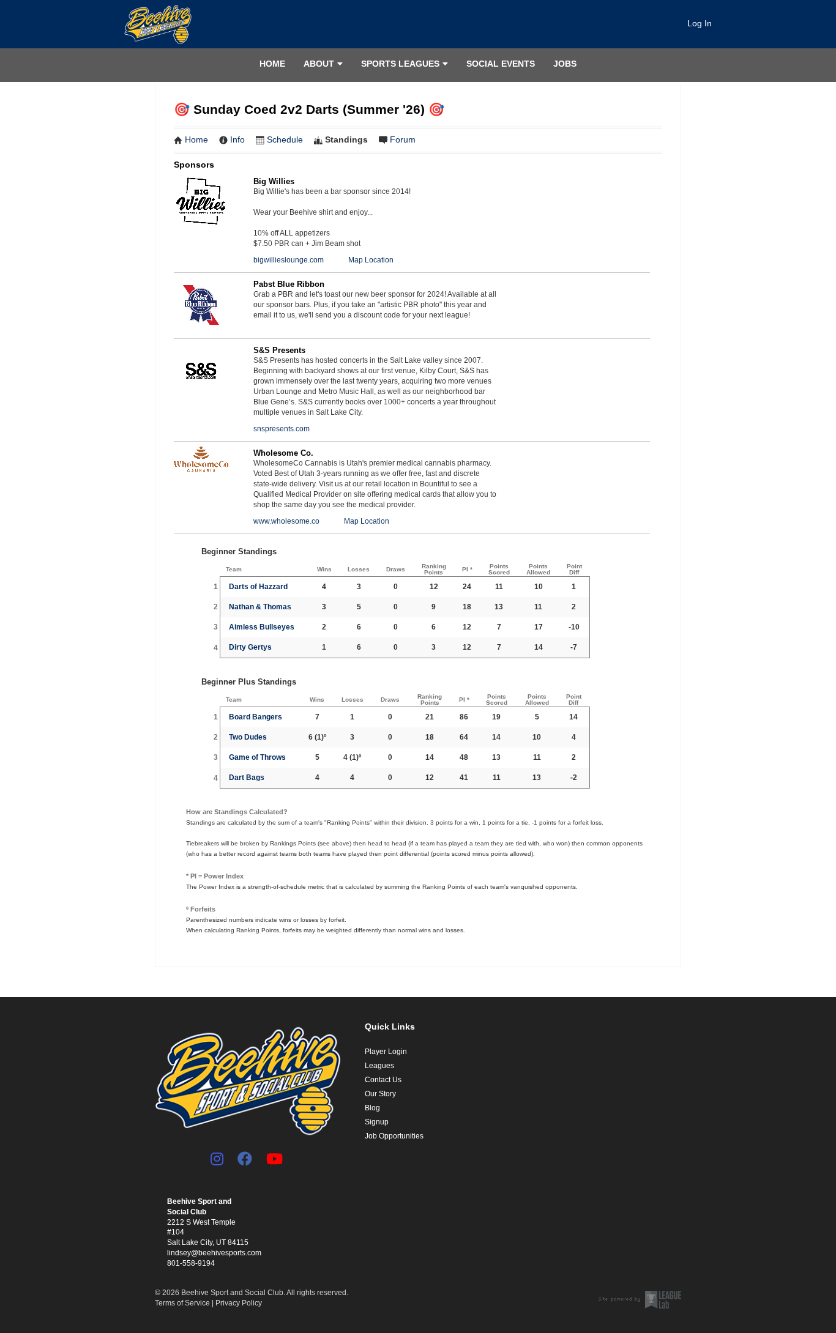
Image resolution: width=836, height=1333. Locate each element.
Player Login (386, 1051)
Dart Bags (246, 777)
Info (237, 139)
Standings (346, 139)
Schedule (285, 139)
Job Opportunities (394, 1136)
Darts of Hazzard (258, 586)
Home (272, 64)
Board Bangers (255, 717)
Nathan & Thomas (260, 607)
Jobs (565, 64)
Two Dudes (248, 737)
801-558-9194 (191, 1263)
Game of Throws (257, 757)
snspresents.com (281, 429)
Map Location (371, 260)
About (319, 64)
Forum (403, 139)
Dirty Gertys (250, 647)
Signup (377, 1122)
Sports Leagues (400, 64)
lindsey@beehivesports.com (214, 1253)
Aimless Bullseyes (261, 627)
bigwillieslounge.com (288, 260)
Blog (372, 1108)
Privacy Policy (238, 1303)
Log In (699, 23)
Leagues (379, 1065)
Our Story (380, 1094)
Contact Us (383, 1079)
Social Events (500, 64)
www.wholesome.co (286, 521)
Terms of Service (182, 1303)
